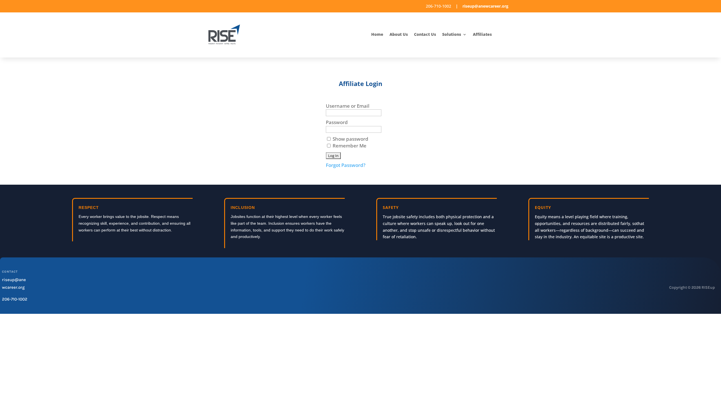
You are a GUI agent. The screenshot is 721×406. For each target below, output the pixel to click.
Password (337, 122)
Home (377, 34)
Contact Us (425, 34)
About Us (399, 34)
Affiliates (482, 34)
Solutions (451, 34)
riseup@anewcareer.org (485, 6)
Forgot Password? (346, 165)
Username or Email (348, 106)
